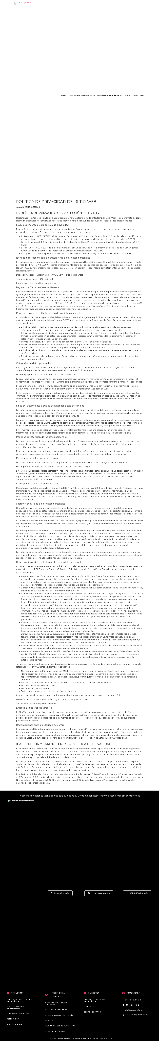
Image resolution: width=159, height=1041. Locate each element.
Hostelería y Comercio (108, 96)
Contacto (138, 96)
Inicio (63, 96)
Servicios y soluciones (81, 96)
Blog (127, 96)
